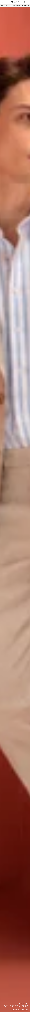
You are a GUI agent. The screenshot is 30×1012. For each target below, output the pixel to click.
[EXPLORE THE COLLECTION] (15, 509)
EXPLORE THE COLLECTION (20, 1009)
